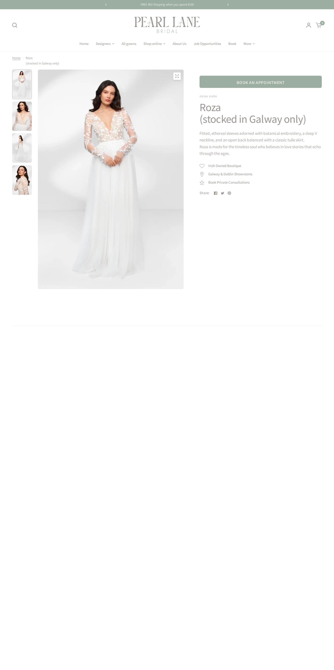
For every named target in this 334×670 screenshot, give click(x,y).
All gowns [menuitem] (129, 43)
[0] (317, 25)
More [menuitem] (247, 43)
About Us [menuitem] (179, 43)
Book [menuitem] (232, 43)
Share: (205, 193)
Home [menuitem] (84, 43)
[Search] (16, 25)
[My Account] (308, 25)
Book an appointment (261, 82)
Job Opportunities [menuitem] (207, 43)
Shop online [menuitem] (153, 43)
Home (16, 58)
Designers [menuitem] (103, 43)
